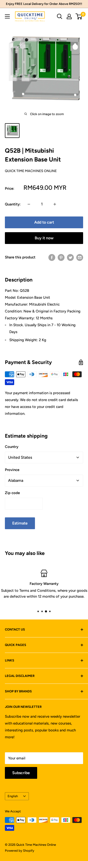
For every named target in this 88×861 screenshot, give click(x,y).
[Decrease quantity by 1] (29, 204)
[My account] (69, 16)
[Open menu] (7, 16)
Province (12, 470)
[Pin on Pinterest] (61, 257)
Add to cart (44, 222)
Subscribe (21, 772)
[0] (79, 16)
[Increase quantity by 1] (55, 204)
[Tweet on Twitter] (70, 257)
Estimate (20, 523)
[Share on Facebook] (51, 257)
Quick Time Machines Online (31, 171)
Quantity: (13, 204)
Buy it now (44, 238)
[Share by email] (79, 257)
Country (11, 446)
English (13, 796)
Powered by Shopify (19, 850)
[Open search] (59, 16)
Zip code (12, 493)
